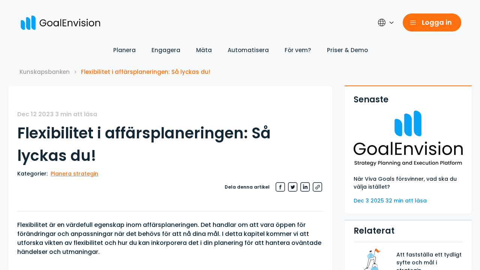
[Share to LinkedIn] (305, 187)
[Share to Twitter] (292, 187)
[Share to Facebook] (280, 187)
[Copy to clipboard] (317, 187)
